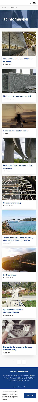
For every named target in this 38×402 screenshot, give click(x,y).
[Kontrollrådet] (3, 2)
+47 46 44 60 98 (20, 387)
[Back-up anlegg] (19, 260)
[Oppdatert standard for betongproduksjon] (19, 294)
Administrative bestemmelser (15, 131)
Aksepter (30, 395)
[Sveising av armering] (19, 188)
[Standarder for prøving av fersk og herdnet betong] (19, 332)
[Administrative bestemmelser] (19, 116)
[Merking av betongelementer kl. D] (19, 81)
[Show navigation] (34, 2)
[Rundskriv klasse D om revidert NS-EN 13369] (19, 44)
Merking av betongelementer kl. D (17, 96)
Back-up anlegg (9, 275)
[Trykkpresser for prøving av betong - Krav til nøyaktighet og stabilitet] (19, 222)
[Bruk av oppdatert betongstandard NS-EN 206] (19, 150)
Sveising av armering (12, 203)
